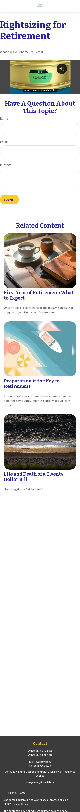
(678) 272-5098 (44, 750)
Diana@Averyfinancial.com (40, 782)
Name (4, 118)
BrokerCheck (20, 804)
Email (4, 142)
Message (5, 165)
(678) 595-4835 (44, 754)
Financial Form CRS (19, 793)
